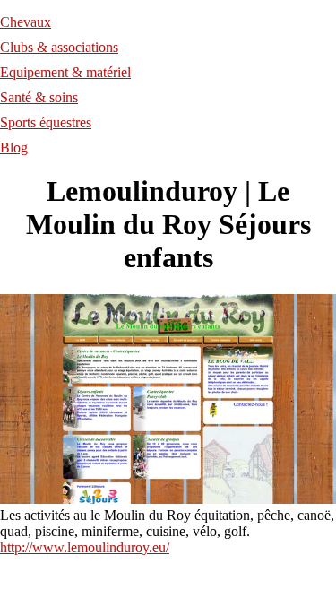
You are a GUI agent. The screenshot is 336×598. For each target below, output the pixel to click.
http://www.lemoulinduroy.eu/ (84, 547)
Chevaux (25, 22)
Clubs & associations (59, 47)
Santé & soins (39, 97)
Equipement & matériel (65, 72)
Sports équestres (45, 122)
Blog (14, 147)
